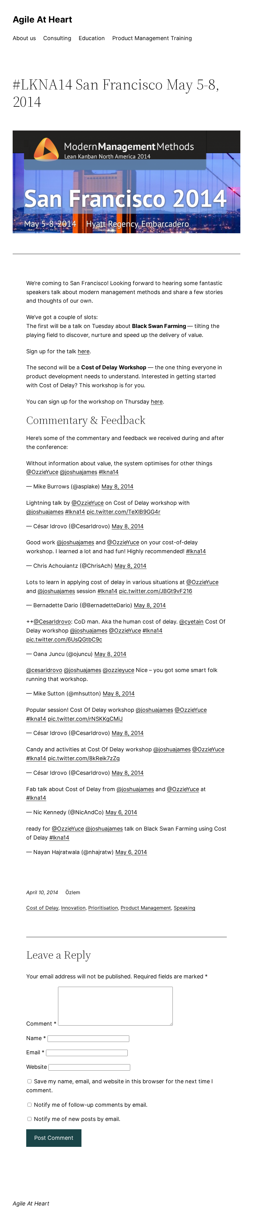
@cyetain (191, 621)
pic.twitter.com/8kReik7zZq (84, 758)
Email (35, 1052)
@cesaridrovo (44, 670)
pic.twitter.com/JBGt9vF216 (155, 591)
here (83, 351)
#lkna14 (109, 472)
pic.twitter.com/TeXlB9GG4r (123, 511)
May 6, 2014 (121, 812)
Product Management (146, 908)
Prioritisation (103, 908)
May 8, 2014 (118, 486)
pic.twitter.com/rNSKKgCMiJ (85, 719)
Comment (41, 1023)
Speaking (184, 908)
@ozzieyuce (118, 670)
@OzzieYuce (42, 472)
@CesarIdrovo (52, 621)
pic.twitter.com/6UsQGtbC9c (64, 639)
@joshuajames (78, 472)
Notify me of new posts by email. (77, 1119)
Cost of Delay (42, 908)
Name (36, 1038)
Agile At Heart (42, 19)
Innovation (73, 908)
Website (36, 1067)
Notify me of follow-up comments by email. (90, 1104)
